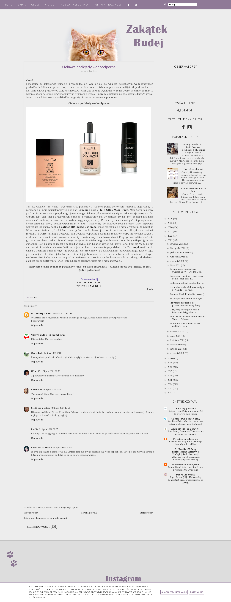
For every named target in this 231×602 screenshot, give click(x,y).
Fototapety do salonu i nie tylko (186, 298)
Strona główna (89, 512)
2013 (170, 388)
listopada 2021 (178, 248)
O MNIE (21, 4)
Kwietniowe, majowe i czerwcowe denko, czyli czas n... (187, 277)
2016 (170, 375)
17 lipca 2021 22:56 (50, 371)
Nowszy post (31, 512)
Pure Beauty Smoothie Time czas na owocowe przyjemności (186, 432)
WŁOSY (35, 4)
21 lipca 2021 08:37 (48, 429)
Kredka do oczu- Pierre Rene (193, 190)
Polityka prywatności (108, 4)
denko (29, 527)
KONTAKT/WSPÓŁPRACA (74, 4)
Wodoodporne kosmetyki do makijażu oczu (185, 325)
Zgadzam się (196, 592)
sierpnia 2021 (177, 261)
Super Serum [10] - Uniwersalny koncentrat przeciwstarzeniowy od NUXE (185, 480)
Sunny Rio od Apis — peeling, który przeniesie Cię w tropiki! (185, 468)
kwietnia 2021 (177, 340)
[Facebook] (183, 127)
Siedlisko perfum (40, 407)
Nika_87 (36, 371)
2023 (170, 231)
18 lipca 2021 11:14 (52, 389)
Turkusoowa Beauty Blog (185, 418)
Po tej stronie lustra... (185, 439)
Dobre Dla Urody (185, 474)
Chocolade (37, 353)
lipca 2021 (175, 265)
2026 (170, 218)
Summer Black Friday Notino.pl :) (187, 294)
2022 (170, 235)
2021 (170, 240)
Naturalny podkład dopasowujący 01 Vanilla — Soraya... (187, 288)
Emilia (34, 429)
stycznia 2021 (177, 353)
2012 (170, 392)
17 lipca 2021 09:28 (55, 334)
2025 (170, 223)
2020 (170, 358)
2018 (170, 367)
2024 (170, 227)
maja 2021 (175, 335)
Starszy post (146, 512)
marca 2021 (176, 344)
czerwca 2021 (177, 331)
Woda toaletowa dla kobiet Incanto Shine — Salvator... (188, 318)
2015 (170, 379)
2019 (170, 362)
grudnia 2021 (177, 243)
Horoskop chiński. (193, 169)
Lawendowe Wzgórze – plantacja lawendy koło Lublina (185, 443)
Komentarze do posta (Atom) (51, 517)
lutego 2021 (176, 348)
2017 (170, 371)
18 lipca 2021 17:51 (60, 407)
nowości (43, 526)
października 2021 (180, 252)
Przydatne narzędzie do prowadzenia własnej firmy (185, 304)
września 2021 (177, 256)
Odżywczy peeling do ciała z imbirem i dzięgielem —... (184, 311)
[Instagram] (189, 127)
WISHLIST (50, 4)
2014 (170, 384)
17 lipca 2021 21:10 (53, 353)
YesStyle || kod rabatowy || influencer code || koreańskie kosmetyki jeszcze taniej (185, 457)
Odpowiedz (37, 325)
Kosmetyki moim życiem (186, 464)
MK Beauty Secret (41, 313)
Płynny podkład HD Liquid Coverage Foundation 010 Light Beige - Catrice (193, 148)
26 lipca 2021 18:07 (62, 447)
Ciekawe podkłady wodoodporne (187, 283)
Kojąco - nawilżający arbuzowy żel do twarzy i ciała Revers (186, 412)
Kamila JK (36, 389)
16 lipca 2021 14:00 (62, 313)
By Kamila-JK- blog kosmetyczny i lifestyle (185, 450)
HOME (8, 4)
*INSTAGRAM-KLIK (90, 285)
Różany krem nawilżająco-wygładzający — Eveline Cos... (186, 270)
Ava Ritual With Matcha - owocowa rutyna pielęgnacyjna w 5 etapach (185, 422)
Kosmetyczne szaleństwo (185, 428)
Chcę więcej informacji (174, 592)
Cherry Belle (38, 334)
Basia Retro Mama (41, 447)
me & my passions (185, 408)
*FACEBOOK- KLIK (89, 282)
